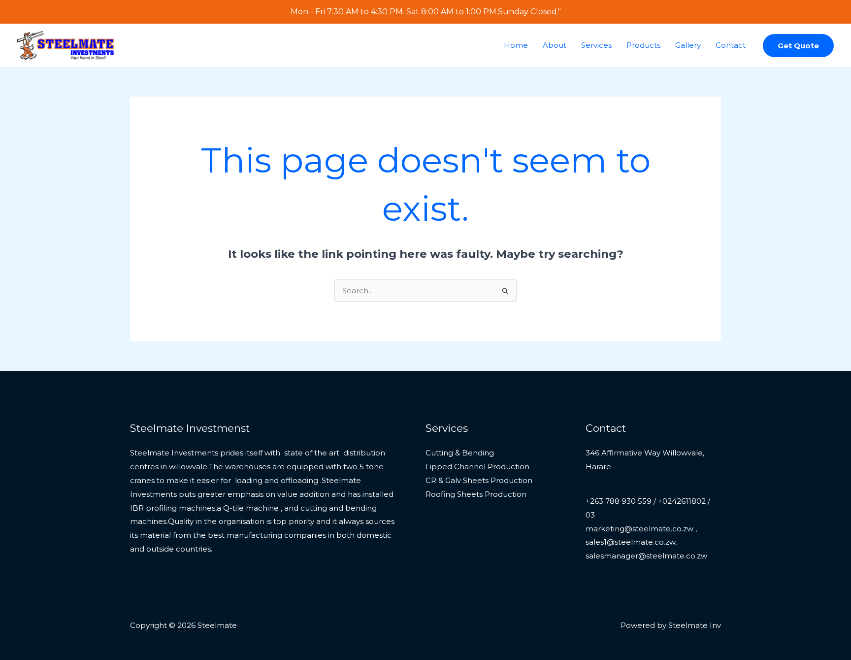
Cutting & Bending (460, 452)
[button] (798, 45)
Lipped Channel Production (477, 466)
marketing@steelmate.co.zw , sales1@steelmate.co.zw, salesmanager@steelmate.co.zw (646, 542)
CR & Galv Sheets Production (479, 480)
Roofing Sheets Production (476, 494)
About (554, 45)
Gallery (688, 45)
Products (643, 45)
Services (596, 45)
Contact (731, 45)
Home (516, 45)
